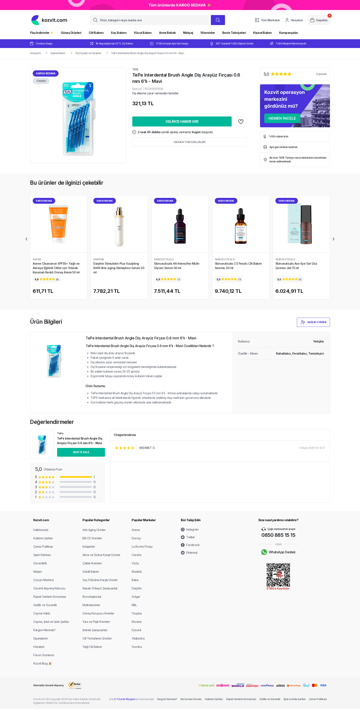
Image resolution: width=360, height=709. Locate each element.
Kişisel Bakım (262, 32)
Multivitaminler (91, 605)
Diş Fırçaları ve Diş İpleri (88, 53)
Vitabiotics (138, 638)
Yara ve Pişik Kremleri (96, 621)
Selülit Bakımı (90, 571)
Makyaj (188, 32)
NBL (134, 605)
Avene (136, 530)
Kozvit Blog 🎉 (42, 663)
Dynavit (136, 630)
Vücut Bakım (143, 32)
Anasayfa (35, 53)
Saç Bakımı (118, 32)
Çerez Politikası (43, 546)
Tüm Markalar (270, 20)
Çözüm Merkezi (43, 580)
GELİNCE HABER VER (182, 121)
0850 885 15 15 (278, 535)
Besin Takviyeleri (234, 32)
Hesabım (297, 20)
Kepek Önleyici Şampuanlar (100, 588)
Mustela (137, 571)
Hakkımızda (40, 530)
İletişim (37, 571)
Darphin (137, 588)
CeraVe (136, 555)
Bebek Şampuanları (95, 630)
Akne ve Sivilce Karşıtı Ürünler (101, 555)
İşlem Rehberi (42, 555)
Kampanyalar (288, 32)
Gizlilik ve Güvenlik (45, 605)
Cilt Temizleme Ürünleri (97, 638)
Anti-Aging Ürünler (94, 530)
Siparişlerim (40, 638)
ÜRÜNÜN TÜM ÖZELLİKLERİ (189, 142)
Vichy (135, 563)
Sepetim (322, 20)
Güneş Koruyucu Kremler (98, 613)
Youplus (137, 613)
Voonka (137, 646)
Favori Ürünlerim (43, 655)
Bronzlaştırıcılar (91, 596)
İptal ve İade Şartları (295, 699)
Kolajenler (88, 546)
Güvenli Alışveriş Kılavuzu (49, 588)
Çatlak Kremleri (92, 563)
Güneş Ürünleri (71, 32)
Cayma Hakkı (41, 613)
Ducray (136, 538)
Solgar (136, 596)
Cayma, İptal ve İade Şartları (51, 621)
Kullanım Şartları (43, 538)
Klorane (137, 621)
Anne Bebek (167, 32)
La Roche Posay (142, 546)
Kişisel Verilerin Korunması (49, 596)
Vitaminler (207, 32)
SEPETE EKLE (81, 452)
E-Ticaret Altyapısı (124, 699)
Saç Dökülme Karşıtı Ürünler (100, 580)
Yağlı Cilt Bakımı (92, 646)
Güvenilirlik (40, 563)
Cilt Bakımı (96, 32)
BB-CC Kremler (92, 538)
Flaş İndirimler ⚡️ (42, 32)
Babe (135, 580)
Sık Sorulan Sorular (191, 699)
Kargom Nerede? (44, 630)
